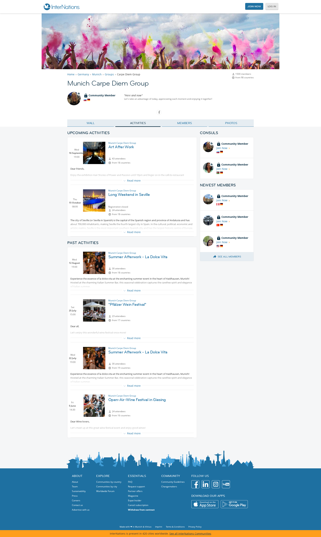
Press (75, 495)
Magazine (133, 495)
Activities (138, 123)
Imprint (158, 526)
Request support (136, 486)
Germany (83, 74)
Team (75, 486)
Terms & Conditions (175, 526)
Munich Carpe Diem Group (122, 143)
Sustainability (79, 491)
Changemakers (169, 486)
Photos (231, 123)
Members (184, 123)
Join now (254, 6)
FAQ (130, 481)
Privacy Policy (195, 526)
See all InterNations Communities (190, 533)
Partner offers (135, 491)
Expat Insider (134, 500)
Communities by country (108, 481)
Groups (109, 74)
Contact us (77, 505)
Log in (272, 6)
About (75, 481)
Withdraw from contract (141, 509)
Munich (97, 74)
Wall (91, 123)
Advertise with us (81, 509)
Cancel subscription (138, 505)
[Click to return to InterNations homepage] (61, 6)
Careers (76, 500)
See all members (229, 256)
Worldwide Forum (105, 491)
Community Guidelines (173, 481)
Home (70, 74)
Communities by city (106, 486)
